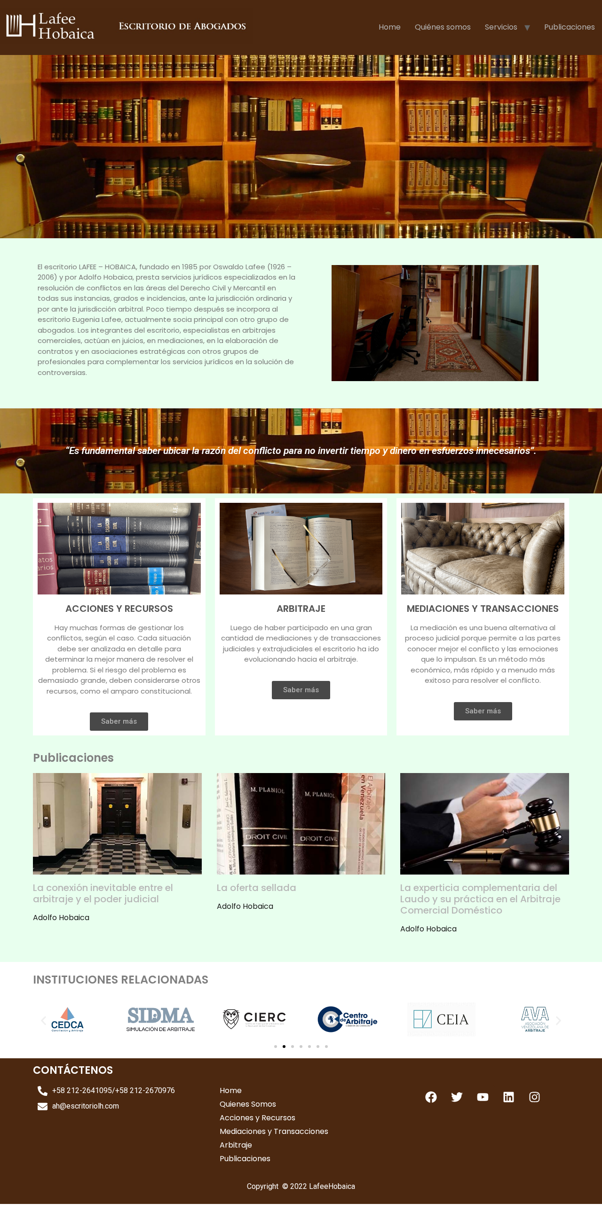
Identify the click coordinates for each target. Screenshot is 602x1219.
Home (390, 27)
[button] (43, 1021)
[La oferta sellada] (301, 868)
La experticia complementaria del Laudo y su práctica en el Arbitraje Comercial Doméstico (480, 899)
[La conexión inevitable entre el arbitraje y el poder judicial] (117, 868)
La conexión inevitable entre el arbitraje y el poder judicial (103, 893)
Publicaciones (569, 27)
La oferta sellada (256, 887)
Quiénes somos (443, 27)
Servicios (501, 27)
